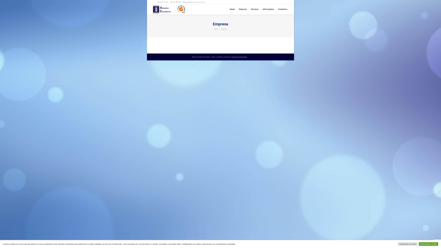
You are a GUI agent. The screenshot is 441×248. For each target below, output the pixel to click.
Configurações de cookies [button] (407, 244)
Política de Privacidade (239, 57)
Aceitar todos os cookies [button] (428, 244)
